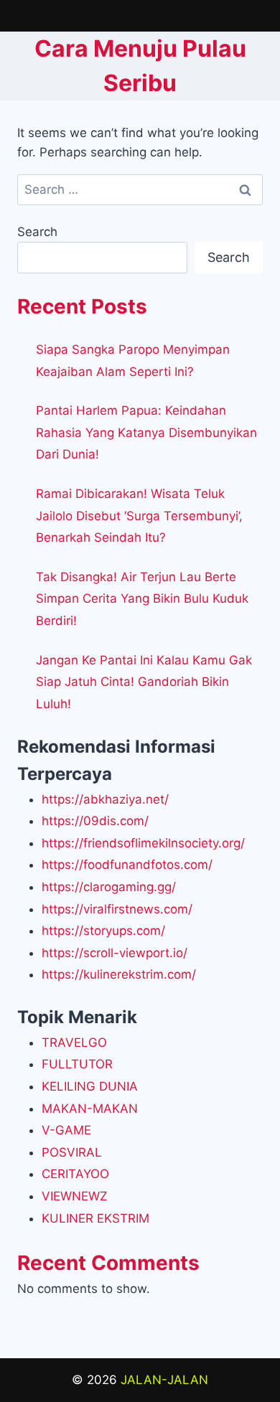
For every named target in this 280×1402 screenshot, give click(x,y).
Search (37, 232)
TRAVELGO (74, 1042)
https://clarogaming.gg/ (109, 887)
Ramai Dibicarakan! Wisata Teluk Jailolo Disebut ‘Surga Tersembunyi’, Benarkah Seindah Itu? (139, 515)
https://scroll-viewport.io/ (114, 953)
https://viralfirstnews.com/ (117, 909)
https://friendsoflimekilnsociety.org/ (143, 843)
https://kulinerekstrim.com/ (119, 974)
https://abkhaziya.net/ (105, 799)
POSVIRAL (72, 1152)
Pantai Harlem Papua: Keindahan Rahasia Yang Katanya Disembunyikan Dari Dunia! (146, 432)
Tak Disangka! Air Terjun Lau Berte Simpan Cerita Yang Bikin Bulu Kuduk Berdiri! (142, 599)
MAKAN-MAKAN (90, 1108)
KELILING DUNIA (90, 1086)
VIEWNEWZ (75, 1196)
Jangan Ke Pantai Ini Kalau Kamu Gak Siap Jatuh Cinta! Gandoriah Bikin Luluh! (144, 682)
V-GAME (66, 1130)
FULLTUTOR (77, 1064)
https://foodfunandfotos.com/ (127, 864)
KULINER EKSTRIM (95, 1218)
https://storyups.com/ (103, 930)
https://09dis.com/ (95, 821)
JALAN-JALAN (164, 1380)
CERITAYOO (75, 1174)
